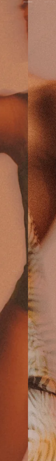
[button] (2, 2)
